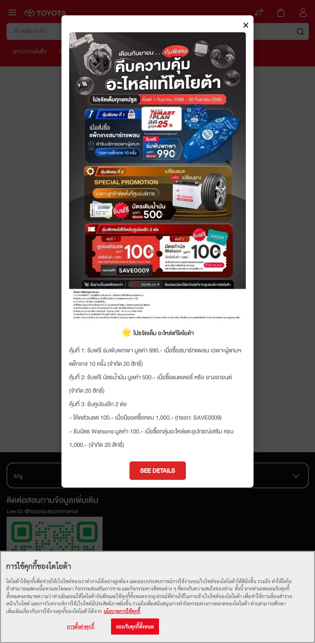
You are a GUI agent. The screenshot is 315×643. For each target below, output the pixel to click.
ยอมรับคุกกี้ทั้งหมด (135, 626)
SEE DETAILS (157, 471)
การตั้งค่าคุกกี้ (80, 626)
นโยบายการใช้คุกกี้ (122, 611)
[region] (157, 597)
